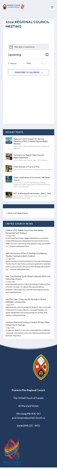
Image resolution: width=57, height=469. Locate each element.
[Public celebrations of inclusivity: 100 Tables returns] (9, 179)
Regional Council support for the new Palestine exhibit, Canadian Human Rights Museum (31, 141)
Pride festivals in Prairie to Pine (27, 167)
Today (28, 63)
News (25, 146)
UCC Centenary (42, 160)
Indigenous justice (20, 185)
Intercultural (27, 160)
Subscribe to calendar (27, 72)
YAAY (29, 198)
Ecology (42, 183)
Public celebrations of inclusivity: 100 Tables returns (32, 178)
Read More (25, 246)
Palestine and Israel (34, 146)
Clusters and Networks (31, 183)
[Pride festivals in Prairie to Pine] (9, 168)
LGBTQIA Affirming (40, 169)
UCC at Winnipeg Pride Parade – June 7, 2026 (32, 193)
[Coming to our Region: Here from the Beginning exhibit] (9, 156)
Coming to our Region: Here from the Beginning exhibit (29, 156)
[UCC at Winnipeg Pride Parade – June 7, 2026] (9, 195)
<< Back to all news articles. (17, 213)
